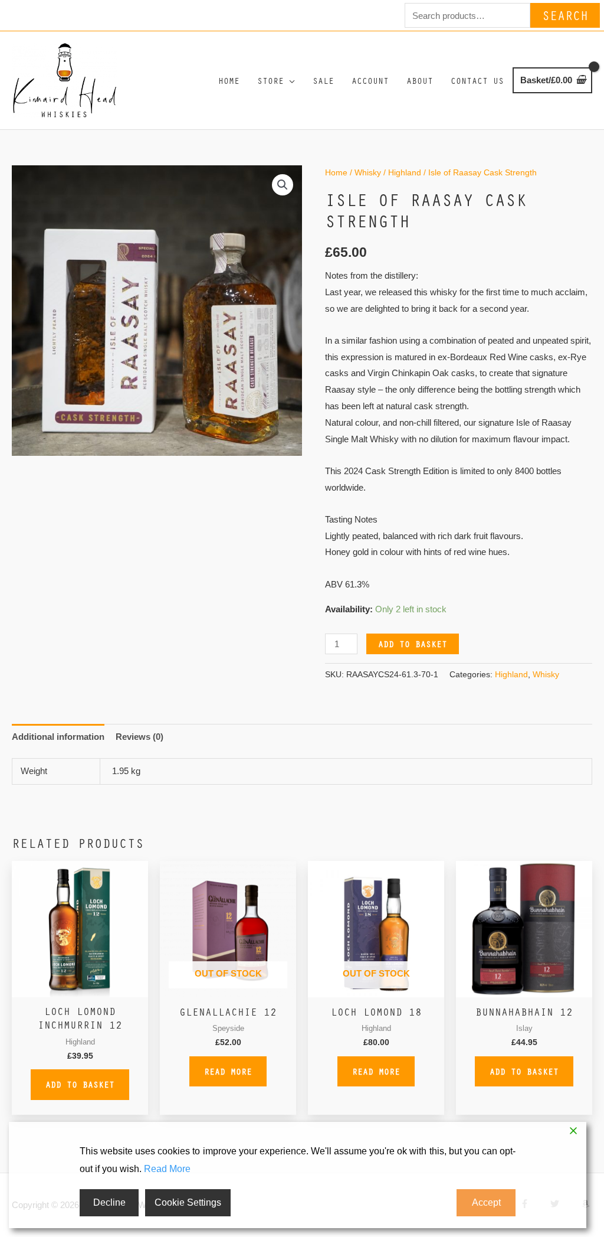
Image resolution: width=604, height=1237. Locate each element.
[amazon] (587, 1203)
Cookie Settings (188, 1202)
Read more (228, 1071)
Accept (486, 1202)
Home (336, 172)
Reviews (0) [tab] (139, 737)
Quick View (80, 988)
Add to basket (412, 643)
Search (565, 15)
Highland (404, 172)
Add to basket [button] (79, 1084)
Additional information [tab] (58, 737)
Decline (109, 1202)
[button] (282, 184)
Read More (167, 1169)
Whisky (367, 172)
